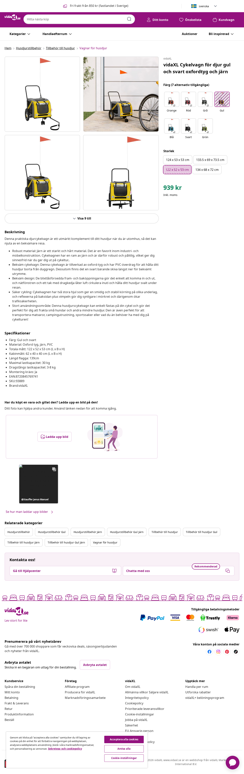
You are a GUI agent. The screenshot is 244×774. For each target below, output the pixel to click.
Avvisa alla (124, 748)
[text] (172, 188)
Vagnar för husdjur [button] (105, 542)
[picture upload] (105, 437)
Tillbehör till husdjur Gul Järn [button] (66, 542)
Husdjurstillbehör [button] (18, 532)
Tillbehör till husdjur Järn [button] (23, 542)
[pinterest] (227, 652)
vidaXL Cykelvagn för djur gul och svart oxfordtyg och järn (196, 68)
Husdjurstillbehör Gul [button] (52, 532)
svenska (204, 6)
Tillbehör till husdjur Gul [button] (201, 532)
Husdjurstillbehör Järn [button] (88, 532)
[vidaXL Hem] (12, 17)
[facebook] (209, 652)
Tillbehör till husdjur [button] (165, 532)
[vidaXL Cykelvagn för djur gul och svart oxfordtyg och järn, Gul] (42, 94)
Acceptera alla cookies (124, 739)
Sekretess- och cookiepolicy (65, 748)
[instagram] (218, 652)
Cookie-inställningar (139, 714)
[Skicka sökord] (129, 19)
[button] (95, 6)
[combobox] (79, 19)
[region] (77, 750)
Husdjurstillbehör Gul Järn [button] (127, 532)
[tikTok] (236, 652)
